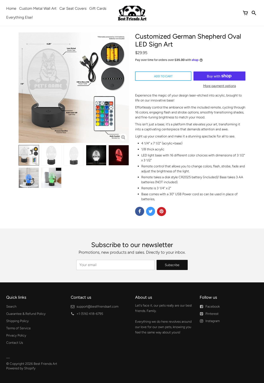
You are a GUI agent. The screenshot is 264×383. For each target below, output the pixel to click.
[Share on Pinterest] (161, 211)
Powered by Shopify (20, 368)
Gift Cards (97, 8)
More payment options (219, 86)
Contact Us (14, 343)
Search (11, 306)
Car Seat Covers (72, 8)
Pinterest (212, 314)
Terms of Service (18, 328)
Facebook (212, 306)
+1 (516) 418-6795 (90, 314)
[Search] (254, 13)
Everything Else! (19, 17)
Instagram (212, 321)
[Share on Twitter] (150, 211)
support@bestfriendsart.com (97, 306)
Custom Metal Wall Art (38, 8)
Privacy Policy (16, 335)
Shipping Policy (17, 321)
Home (11, 8)
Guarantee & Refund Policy (26, 314)
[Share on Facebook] (139, 211)
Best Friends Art (45, 364)
